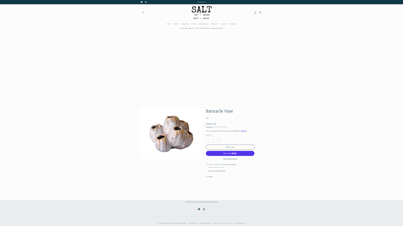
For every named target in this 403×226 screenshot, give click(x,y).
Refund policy (192, 223)
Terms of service (218, 223)
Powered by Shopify (180, 223)
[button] (143, 12)
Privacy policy (229, 223)
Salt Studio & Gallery (169, 223)
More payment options (230, 158)
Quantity (209, 135)
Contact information (205, 223)
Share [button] (210, 176)
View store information (216, 170)
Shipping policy (240, 223)
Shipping (209, 127)
